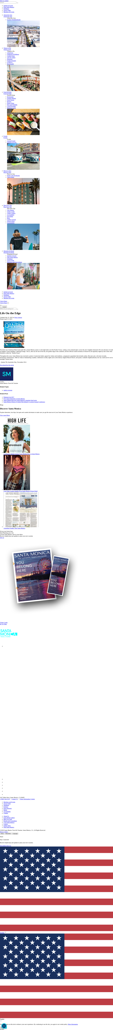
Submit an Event (8, 5)
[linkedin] (5, 788)
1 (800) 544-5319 (5, 799)
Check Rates (10, 177)
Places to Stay (7, 171)
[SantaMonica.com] (9, 642)
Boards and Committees (10, 821)
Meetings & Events (9, 12)
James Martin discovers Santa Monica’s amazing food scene (20, 400)
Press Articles (18, 317)
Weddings (6, 9)
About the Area (8, 15)
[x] (58, 779)
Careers (6, 824)
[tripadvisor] (5, 794)
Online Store (7, 825)
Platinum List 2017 (9, 397)
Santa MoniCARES (9, 818)
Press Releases (8, 808)
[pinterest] (5, 791)
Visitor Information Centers (27, 799)
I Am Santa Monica (9, 822)
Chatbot (6, 813)
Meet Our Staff (8, 819)
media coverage (8, 390)
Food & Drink (7, 92)
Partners (6, 807)
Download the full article (7, 365)
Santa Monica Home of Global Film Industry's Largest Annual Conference (24, 402)
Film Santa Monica (9, 7)
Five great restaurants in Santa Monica (14, 398)
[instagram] (5, 782)
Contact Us (15, 799)
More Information (73, 1024)
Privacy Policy (4, 832)
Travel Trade (7, 10)
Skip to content (4, 0)
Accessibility (7, 811)
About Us (6, 816)
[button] (56, 977)
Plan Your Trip (8, 205)
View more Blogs (5, 415)
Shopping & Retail (9, 251)
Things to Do (7, 48)
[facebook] (5, 646)
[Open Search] (8, 303)
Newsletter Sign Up (5, 845)
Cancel (4, 307)
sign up (2, 537)
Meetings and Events (9, 802)
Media (5, 810)
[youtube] (5, 785)
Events (5, 136)
